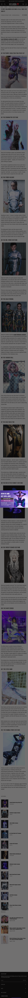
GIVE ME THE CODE (7, 500)
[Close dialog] (27, 491)
